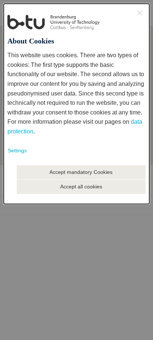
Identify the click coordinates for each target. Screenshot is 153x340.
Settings (17, 150)
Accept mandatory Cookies (81, 172)
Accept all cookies (81, 187)
